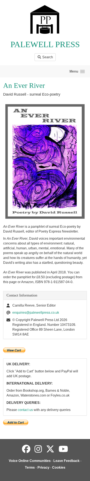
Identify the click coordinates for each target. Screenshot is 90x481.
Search (47, 57)
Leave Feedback (66, 461)
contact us (25, 410)
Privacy (43, 467)
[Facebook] (26, 449)
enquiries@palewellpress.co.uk (35, 312)
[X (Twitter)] (50, 449)
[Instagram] (38, 449)
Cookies (58, 467)
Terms (30, 467)
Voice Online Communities (30, 461)
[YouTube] (63, 449)
